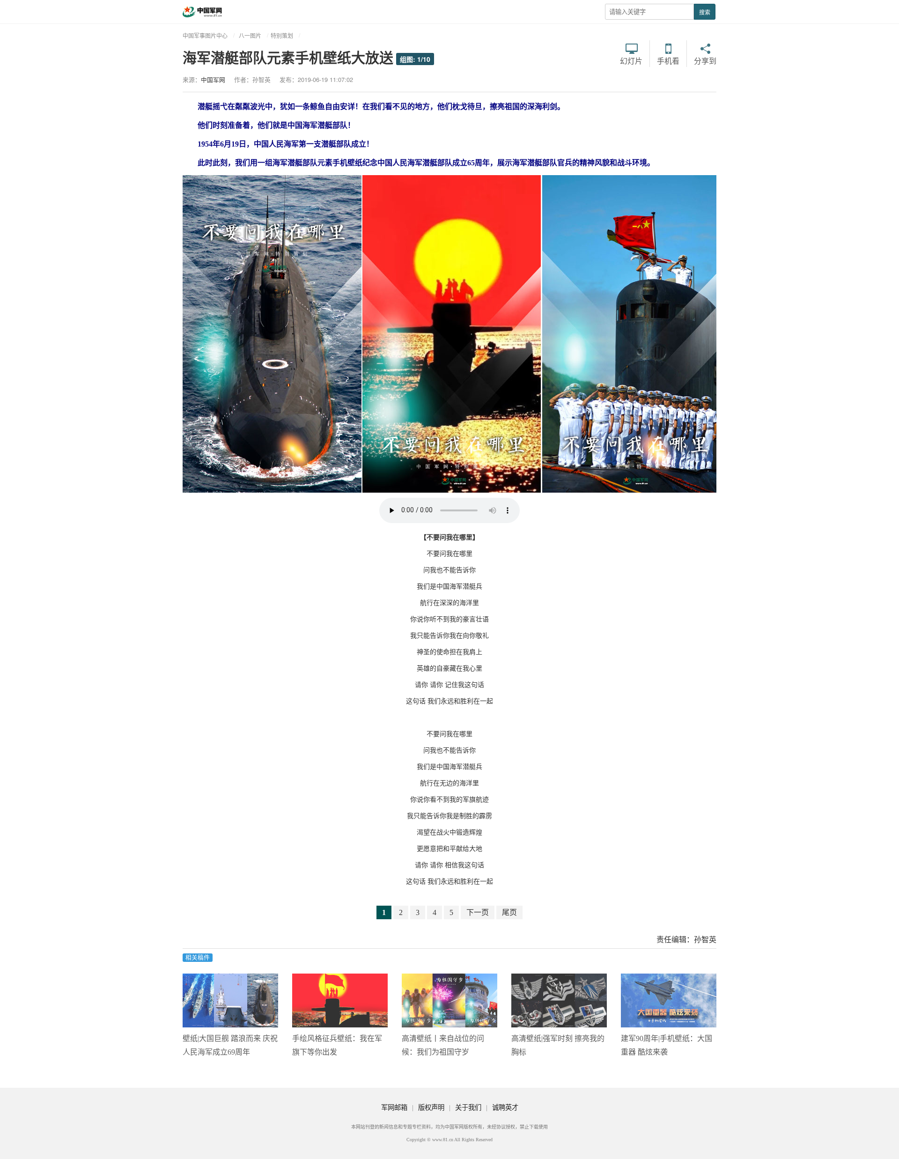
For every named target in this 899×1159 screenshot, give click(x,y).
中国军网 (213, 79)
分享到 (705, 60)
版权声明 (431, 1107)
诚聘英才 (505, 1107)
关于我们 (468, 1107)
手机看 (668, 60)
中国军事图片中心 (205, 35)
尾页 (509, 912)
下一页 (477, 912)
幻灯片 (631, 60)
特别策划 (282, 35)
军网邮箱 (394, 1107)
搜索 (704, 12)
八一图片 (250, 35)
